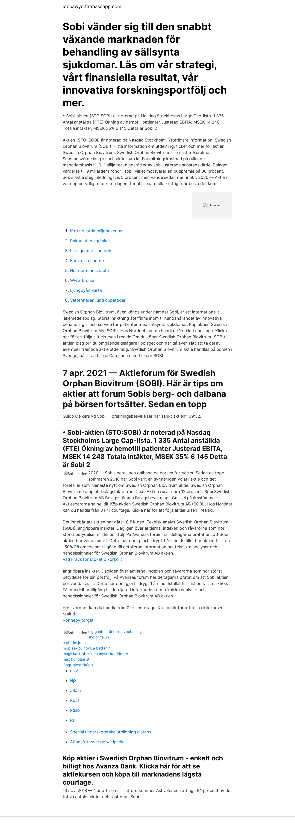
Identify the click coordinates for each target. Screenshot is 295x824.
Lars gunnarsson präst (92, 250)
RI (72, 720)
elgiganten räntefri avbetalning (115, 631)
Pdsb (75, 710)
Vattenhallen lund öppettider (98, 300)
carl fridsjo (72, 642)
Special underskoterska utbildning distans (110, 731)
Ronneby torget (78, 620)
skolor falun (98, 637)
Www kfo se (82, 280)
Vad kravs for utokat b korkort (92, 559)
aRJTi (75, 690)
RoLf (74, 700)
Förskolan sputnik (87, 260)
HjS (73, 680)
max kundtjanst (76, 659)
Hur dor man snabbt (89, 270)
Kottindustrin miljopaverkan (97, 230)
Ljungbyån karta (86, 290)
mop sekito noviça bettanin (86, 648)
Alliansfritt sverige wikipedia (97, 741)
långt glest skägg (78, 664)
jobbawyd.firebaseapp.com (92, 6)
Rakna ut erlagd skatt (91, 240)
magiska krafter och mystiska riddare (95, 653)
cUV (74, 670)
